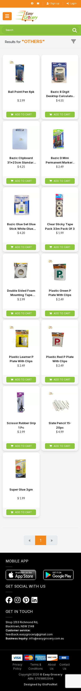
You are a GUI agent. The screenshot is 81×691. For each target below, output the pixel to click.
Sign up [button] (54, 3)
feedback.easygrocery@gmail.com (29, 634)
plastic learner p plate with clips (21, 359)
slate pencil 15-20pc (60, 425)
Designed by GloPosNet (40, 684)
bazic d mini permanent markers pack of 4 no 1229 (60, 160)
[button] (26, 16)
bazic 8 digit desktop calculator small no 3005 (60, 94)
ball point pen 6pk (21, 91)
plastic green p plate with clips (59, 293)
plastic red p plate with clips (60, 359)
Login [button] (73, 3)
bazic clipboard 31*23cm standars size (21, 160)
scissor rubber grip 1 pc (21, 425)
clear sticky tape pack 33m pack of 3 (60, 226)
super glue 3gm (21, 489)
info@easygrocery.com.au (46, 638)
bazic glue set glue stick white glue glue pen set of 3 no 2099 (21, 226)
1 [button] (40, 540)
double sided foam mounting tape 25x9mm (21, 293)
